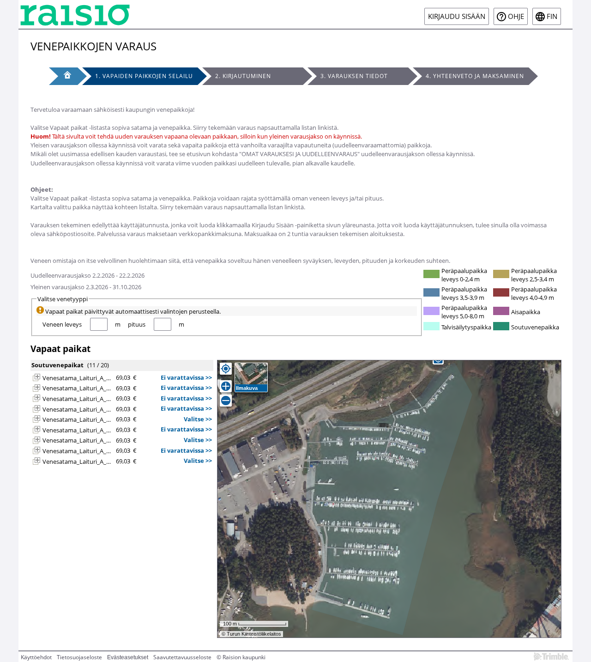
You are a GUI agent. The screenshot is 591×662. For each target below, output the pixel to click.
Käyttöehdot (36, 657)
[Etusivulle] (75, 14)
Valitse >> (198, 419)
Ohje (516, 16)
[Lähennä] (226, 386)
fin (552, 16)
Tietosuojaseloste (79, 657)
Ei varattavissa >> (186, 377)
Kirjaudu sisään (456, 16)
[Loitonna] (226, 401)
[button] (36, 377)
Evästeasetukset (127, 657)
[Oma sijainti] (226, 369)
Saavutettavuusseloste (182, 657)
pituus (136, 324)
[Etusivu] (63, 76)
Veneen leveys (62, 324)
